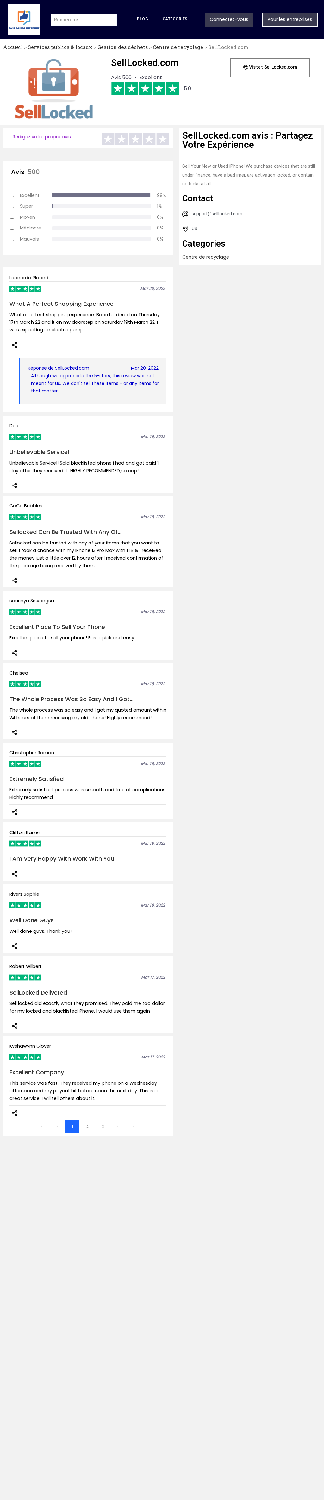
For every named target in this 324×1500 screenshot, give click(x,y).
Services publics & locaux (60, 47)
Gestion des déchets (122, 47)
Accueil (13, 47)
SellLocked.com (144, 62)
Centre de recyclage (178, 47)
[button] (270, 67)
